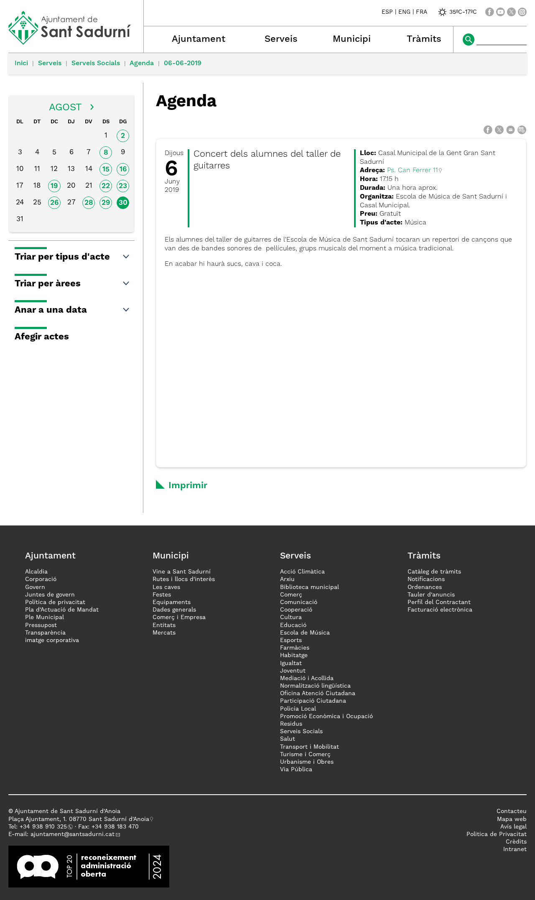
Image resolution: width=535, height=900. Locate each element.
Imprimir (187, 485)
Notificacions (426, 579)
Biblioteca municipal (309, 587)
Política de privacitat (55, 602)
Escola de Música (305, 633)
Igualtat (291, 663)
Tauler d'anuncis (431, 595)
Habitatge (294, 655)
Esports (291, 640)
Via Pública (296, 770)
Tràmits (424, 39)
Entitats (164, 625)
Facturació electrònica (440, 610)
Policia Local (298, 709)
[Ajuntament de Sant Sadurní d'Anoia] (75, 41)
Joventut (293, 671)
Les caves (166, 587)
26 (54, 203)
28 (88, 203)
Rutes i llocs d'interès (184, 579)
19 (54, 186)
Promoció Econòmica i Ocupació (326, 716)
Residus (291, 724)
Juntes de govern (50, 595)
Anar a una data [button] (51, 310)
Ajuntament (198, 39)
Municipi (352, 39)
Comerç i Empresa (179, 617)
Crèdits (516, 842)
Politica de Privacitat (496, 834)
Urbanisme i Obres (307, 762)
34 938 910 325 (45, 827)
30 (123, 203)
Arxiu (287, 579)
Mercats (164, 633)
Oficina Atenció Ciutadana (317, 693)
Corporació (40, 579)
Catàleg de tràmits (434, 572)
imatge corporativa (52, 640)
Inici (21, 63)
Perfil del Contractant (439, 602)
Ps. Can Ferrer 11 (412, 170)
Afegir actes (42, 337)
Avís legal (513, 827)
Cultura (291, 617)
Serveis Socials (95, 63)
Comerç (291, 595)
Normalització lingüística (315, 686)
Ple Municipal (44, 617)
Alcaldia (36, 572)
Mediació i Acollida (307, 678)
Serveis (281, 39)
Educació (293, 625)
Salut (287, 739)
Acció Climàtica (302, 572)
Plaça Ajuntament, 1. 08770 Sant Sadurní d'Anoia (78, 819)
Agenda (142, 63)
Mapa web (512, 819)
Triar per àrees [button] (48, 283)
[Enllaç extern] (88, 866)
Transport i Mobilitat (309, 747)
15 (106, 169)
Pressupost (41, 625)
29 (106, 203)
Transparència (45, 633)
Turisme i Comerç (305, 754)
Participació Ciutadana (313, 701)
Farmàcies (294, 648)
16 (123, 169)
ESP (387, 12)
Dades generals (174, 610)
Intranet (515, 849)
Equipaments (172, 602)
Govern (35, 587)
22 (106, 186)
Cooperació (296, 610)
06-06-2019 (182, 63)
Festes (162, 595)
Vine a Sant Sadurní (182, 572)
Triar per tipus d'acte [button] (62, 257)
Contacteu (512, 811)
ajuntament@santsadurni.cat (73, 834)
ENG (404, 12)
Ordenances (425, 587)
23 (123, 186)
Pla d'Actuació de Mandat (62, 610)
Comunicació (298, 602)
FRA (421, 12)
